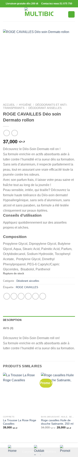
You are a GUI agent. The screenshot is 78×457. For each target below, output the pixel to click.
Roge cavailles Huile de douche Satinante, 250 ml (57, 422)
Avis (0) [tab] (8, 328)
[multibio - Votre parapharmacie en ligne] (39, 14)
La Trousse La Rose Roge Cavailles (19, 422)
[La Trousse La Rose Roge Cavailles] (20, 393)
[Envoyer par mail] (28, 296)
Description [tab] (12, 320)
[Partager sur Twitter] (21, 296)
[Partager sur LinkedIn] (42, 296)
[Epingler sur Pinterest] (35, 296)
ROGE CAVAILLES (27, 287)
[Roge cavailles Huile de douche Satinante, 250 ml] (58, 393)
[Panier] (71, 14)
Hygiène (25, 104)
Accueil (9, 104)
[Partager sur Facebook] (14, 296)
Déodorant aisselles (45, 108)
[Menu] (5, 14)
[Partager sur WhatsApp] (6, 296)
